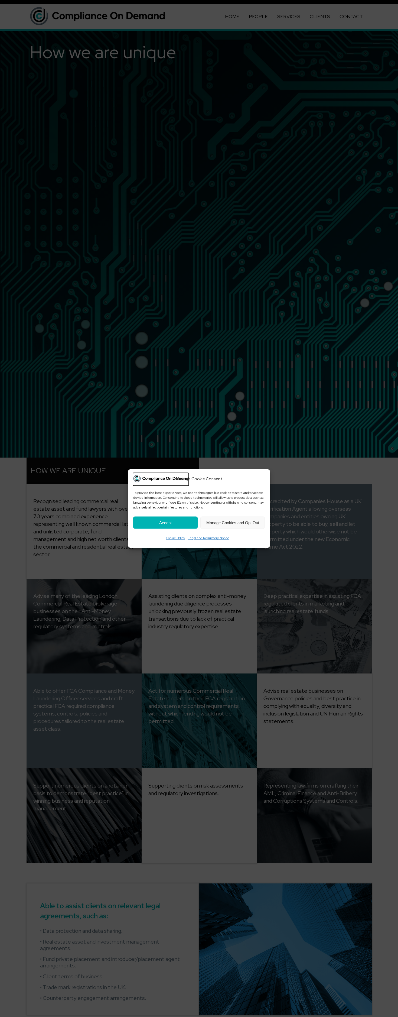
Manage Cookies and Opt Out (232, 522)
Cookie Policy (175, 538)
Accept (165, 522)
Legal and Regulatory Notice (208, 538)
